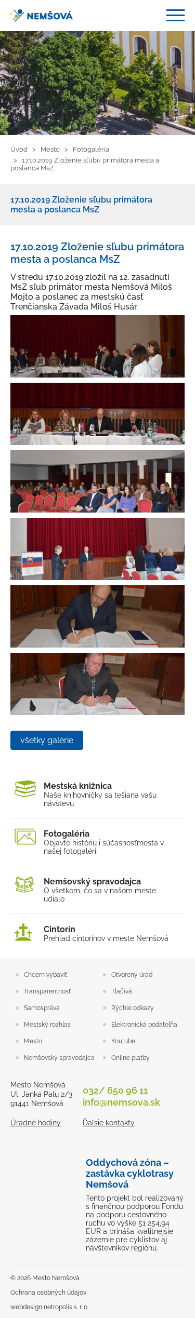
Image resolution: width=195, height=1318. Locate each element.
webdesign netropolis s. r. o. (49, 1307)
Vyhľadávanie (150, 16)
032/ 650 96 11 (115, 1090)
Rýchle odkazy (132, 1008)
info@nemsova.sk (121, 1102)
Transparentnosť (47, 991)
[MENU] (175, 15)
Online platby (130, 1057)
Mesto (33, 1041)
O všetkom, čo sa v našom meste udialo (100, 890)
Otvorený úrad (131, 974)
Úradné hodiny (35, 1123)
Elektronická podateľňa (144, 1024)
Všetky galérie (46, 740)
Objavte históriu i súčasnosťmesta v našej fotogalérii (104, 842)
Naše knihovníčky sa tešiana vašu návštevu (100, 794)
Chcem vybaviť (45, 974)
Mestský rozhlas (47, 1024)
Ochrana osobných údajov (48, 1292)
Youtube (123, 1041)
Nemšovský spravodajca (59, 1057)
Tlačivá (121, 991)
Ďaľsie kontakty (109, 1123)
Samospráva (42, 1008)
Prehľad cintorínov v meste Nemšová (106, 933)
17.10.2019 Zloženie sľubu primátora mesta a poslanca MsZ (81, 204)
